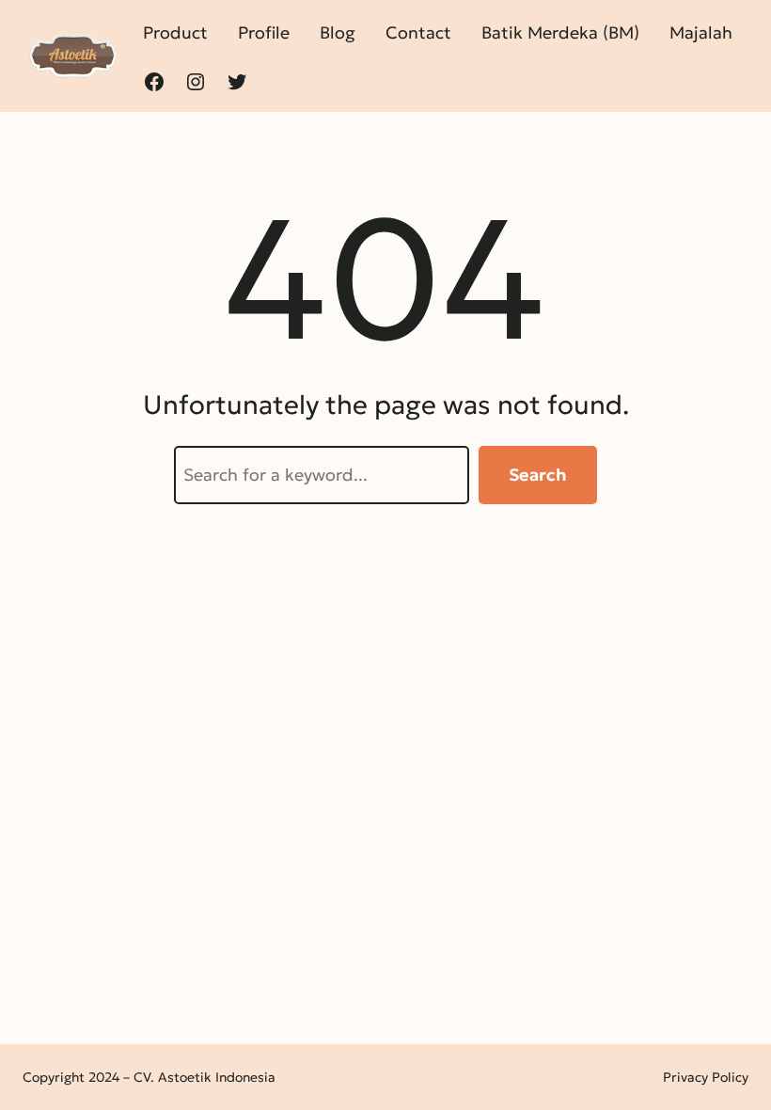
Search (538, 474)
